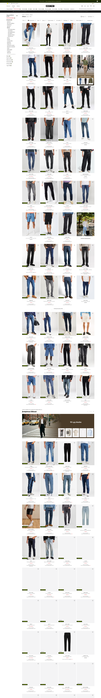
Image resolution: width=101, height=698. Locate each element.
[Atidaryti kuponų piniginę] (82, 6)
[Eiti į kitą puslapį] (93, 411)
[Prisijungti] (85, 6)
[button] (83, 16)
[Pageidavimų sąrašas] (91, 6)
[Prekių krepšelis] (93, 6)
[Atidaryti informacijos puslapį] (97, 1)
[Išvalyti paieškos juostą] (93, 9)
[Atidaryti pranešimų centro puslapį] (88, 6)
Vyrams (23, 14)
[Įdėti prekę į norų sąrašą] (38, 24)
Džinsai (31, 14)
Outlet (9, 3)
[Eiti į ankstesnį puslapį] (88, 411)
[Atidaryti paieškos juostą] (79, 9)
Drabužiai (27, 14)
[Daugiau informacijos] (31, 53)
